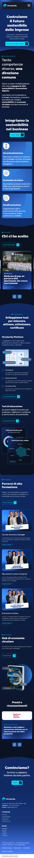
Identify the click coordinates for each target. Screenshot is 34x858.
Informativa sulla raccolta (9, 856)
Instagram (4, 828)
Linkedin (4, 831)
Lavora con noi (6, 821)
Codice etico (5, 819)
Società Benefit (6, 817)
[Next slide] (19, 296)
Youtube (4, 833)
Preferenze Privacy (7, 848)
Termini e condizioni (7, 851)
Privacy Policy (17, 848)
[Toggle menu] (29, 5)
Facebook (4, 835)
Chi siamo (4, 814)
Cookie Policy (26, 848)
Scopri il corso (6, 544)
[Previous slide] (14, 296)
